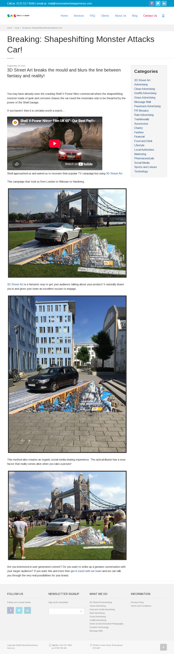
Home (64, 15)
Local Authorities (144, 149)
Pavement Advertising (147, 106)
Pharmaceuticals (144, 158)
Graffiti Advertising (145, 93)
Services (79, 15)
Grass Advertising (144, 97)
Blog (134, 15)
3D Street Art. (114, 173)
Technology (141, 171)
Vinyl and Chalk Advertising (102, 609)
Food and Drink (143, 141)
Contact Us (150, 15)
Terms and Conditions (141, 606)
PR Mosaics (141, 110)
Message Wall (142, 102)
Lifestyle (139, 145)
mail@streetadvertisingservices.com (70, 3)
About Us (120, 15)
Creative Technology (99, 627)
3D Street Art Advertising (101, 602)
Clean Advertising (144, 88)
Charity (138, 128)
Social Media (142, 162)
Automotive (141, 123)
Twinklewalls (141, 119)
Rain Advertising (144, 114)
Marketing (140, 154)
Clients (105, 15)
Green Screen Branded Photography (106, 624)
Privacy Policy (137, 602)
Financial (139, 136)
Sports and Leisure (145, 167)
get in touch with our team (86, 571)
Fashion (139, 132)
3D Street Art (15, 284)
